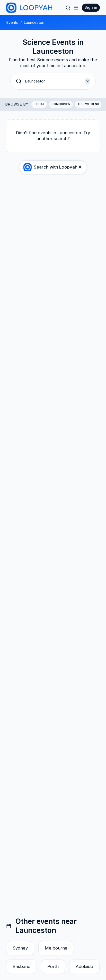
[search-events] (67, 7)
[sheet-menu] (76, 7)
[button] (53, 81)
